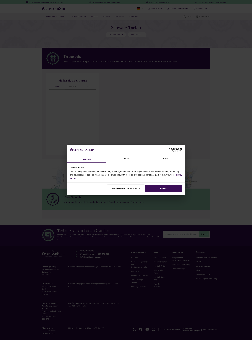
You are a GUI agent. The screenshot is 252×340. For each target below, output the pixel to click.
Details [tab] (126, 158)
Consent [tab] (87, 159)
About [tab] (165, 158)
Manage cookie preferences (124, 188)
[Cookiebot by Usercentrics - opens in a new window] (170, 150)
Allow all (163, 188)
